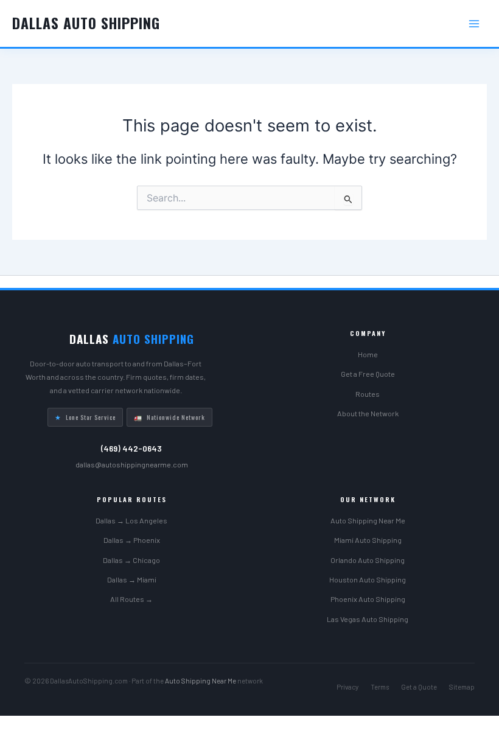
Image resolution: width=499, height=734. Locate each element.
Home (368, 354)
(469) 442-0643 (131, 448)
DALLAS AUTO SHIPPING (86, 22)
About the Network (368, 413)
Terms (380, 687)
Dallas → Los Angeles (131, 520)
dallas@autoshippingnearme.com (131, 464)
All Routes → (131, 599)
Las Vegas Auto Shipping (367, 619)
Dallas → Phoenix (131, 540)
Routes (367, 394)
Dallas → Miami (131, 579)
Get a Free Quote (368, 373)
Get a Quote (419, 687)
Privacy (347, 687)
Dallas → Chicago (131, 560)
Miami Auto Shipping (368, 540)
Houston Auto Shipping (367, 579)
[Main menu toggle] (474, 24)
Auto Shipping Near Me (367, 520)
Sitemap (462, 687)
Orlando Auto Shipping (367, 560)
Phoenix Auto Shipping (367, 599)
